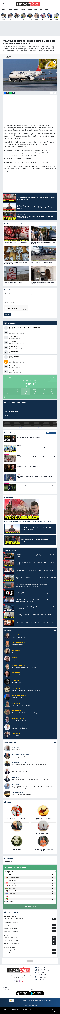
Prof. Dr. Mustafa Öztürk (20, 726)
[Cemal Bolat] (7, 734)
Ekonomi (29, 9)
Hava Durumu (41, 969)
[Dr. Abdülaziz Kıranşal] (7, 763)
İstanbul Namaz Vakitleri (44, 970)
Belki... (14, 652)
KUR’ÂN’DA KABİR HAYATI (19, 772)
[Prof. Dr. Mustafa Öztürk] (7, 727)
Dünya (23, 9)
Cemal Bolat (16, 733)
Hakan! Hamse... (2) (17, 682)
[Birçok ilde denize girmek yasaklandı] (16, 273)
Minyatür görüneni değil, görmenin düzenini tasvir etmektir (30, 779)
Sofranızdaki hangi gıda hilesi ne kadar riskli (15, 242)
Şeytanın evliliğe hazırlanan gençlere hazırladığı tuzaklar (29, 764)
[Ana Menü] (52, 4)
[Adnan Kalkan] (7, 704)
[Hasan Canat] (7, 651)
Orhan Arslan (16, 747)
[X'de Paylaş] (7, 93)
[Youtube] (22, 981)
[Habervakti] (28, 3)
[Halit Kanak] (7, 786)
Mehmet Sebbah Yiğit (18, 665)
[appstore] (23, 993)
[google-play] (37, 993)
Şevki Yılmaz (16, 688)
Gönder (7, 314)
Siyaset (16, 9)
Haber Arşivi (41, 979)
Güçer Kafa (15, 657)
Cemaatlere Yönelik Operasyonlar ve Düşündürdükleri (28, 713)
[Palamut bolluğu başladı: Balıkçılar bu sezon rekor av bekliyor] (16, 253)
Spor (35, 9)
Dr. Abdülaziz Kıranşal (19, 762)
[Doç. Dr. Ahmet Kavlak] (7, 696)
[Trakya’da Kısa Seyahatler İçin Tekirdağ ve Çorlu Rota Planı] (43, 233)
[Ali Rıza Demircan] (7, 771)
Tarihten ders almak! (18, 644)
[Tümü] (55, 630)
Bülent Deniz (16, 680)
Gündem (9, 9)
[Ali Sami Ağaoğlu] (7, 793)
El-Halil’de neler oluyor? (19, 720)
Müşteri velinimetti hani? (19, 637)
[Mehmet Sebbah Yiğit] (7, 666)
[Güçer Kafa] (7, 659)
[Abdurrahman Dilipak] (7, 643)
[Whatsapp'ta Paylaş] (10, 93)
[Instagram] (20, 981)
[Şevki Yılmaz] (7, 689)
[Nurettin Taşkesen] (7, 719)
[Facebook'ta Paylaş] (5, 93)
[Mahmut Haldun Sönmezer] (7, 755)
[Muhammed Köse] (7, 712)
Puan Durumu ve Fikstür (44, 974)
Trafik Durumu (41, 972)
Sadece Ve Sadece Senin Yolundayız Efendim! (26, 690)
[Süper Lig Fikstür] (55, 912)
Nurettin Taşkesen (18, 718)
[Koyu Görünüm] (55, 4)
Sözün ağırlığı (16, 749)
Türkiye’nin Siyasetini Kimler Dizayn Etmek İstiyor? (27, 675)
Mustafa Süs (16, 635)
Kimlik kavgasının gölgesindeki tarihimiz (24, 757)
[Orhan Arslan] (7, 748)
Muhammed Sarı (17, 673)
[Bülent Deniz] (7, 681)
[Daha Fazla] (13, 93)
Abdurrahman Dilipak (19, 642)
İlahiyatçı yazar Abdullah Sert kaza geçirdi (41, 262)
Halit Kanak (15, 784)
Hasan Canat (16, 650)
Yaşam (12, 38)
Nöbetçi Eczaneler (42, 967)
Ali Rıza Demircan (17, 770)
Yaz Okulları (15, 735)
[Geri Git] (4, 4)
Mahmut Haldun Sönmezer (20, 754)
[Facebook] (14, 981)
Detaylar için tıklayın (30, 906)
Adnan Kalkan (16, 703)
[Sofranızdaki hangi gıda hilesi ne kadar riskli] (16, 233)
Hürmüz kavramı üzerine (19, 728)
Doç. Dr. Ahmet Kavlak (19, 695)
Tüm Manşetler (42, 976)
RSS (12, 1000)
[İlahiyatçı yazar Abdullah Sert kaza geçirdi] (43, 253)
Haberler (6, 38)
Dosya (3, 9)
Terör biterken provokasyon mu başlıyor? (24, 667)
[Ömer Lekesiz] (7, 778)
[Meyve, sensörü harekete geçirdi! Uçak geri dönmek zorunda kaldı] (30, 75)
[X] (17, 981)
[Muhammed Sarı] (7, 674)
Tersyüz (14, 660)
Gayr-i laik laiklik (17, 698)
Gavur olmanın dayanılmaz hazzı (21, 794)
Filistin (46, 9)
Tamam (54, 1011)
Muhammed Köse (17, 710)
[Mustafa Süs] (7, 636)
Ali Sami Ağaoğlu (17, 792)
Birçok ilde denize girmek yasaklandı (13, 282)
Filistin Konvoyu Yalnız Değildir (21, 705)
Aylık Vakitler (8, 397)
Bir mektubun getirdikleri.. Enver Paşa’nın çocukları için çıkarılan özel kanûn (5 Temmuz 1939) (32, 787)
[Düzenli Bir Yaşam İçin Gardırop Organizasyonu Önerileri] (43, 273)
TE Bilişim (34, 1005)
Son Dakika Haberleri (43, 977)
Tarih (40, 9)
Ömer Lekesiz (16, 777)
